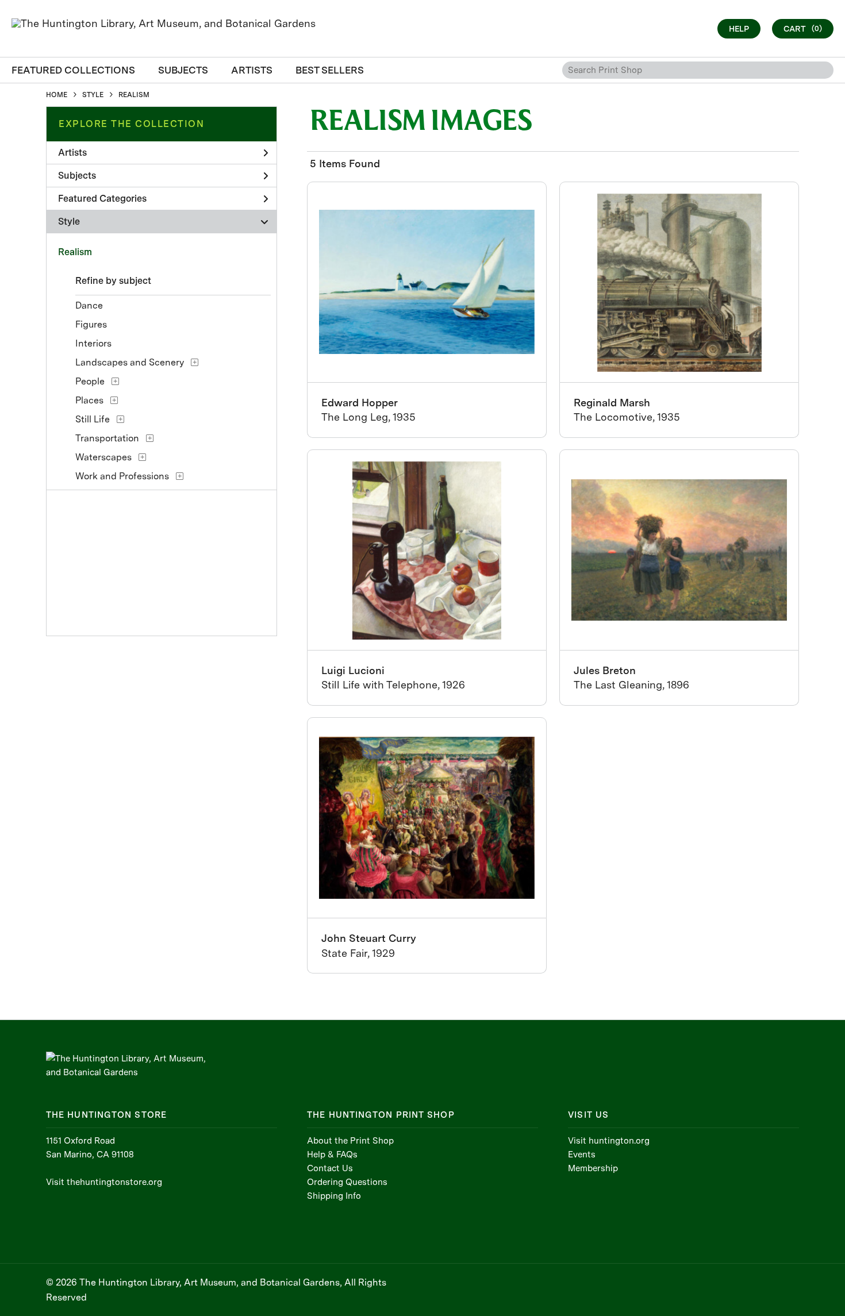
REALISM (133, 95)
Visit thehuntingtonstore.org (104, 1182)
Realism (75, 252)
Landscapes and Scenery (129, 362)
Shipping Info (334, 1196)
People (90, 381)
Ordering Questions (347, 1182)
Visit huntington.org (609, 1141)
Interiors (93, 343)
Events (582, 1154)
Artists (72, 152)
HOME (56, 95)
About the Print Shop (350, 1141)
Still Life (92, 419)
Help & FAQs (332, 1154)
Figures (91, 324)
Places (89, 400)
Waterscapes (103, 457)
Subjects (77, 175)
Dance (89, 305)
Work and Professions (122, 476)
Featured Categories (102, 198)
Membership (593, 1168)
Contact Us (330, 1168)
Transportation (107, 438)
